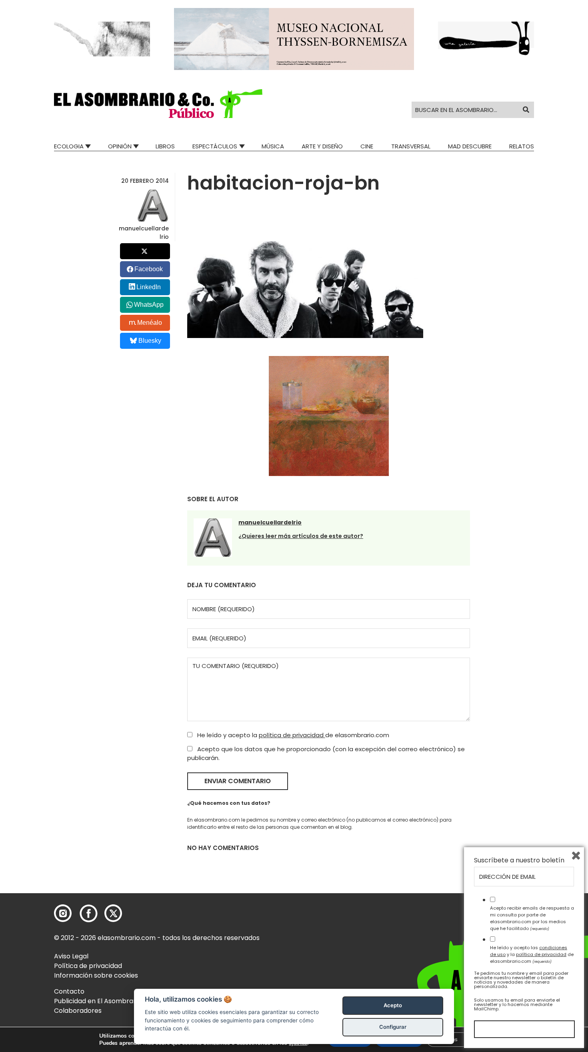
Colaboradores (78, 1010)
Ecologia (69, 146)
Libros (165, 146)
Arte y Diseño (322, 146)
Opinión (120, 146)
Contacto (69, 991)
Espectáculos (214, 146)
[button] (158, 103)
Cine (366, 146)
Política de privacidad (88, 965)
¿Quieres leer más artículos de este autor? (300, 536)
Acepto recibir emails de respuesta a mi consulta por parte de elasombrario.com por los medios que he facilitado (532, 918)
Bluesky (149, 340)
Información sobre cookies (96, 975)
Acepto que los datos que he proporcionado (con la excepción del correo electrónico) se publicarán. (326, 753)
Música (273, 146)
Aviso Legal (71, 956)
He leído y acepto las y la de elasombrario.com (532, 954)
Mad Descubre (470, 146)
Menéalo (149, 322)
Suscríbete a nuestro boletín (519, 860)
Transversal (410, 146)
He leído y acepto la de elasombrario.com (292, 735)
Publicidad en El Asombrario (97, 1001)
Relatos (521, 146)
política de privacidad (292, 735)
